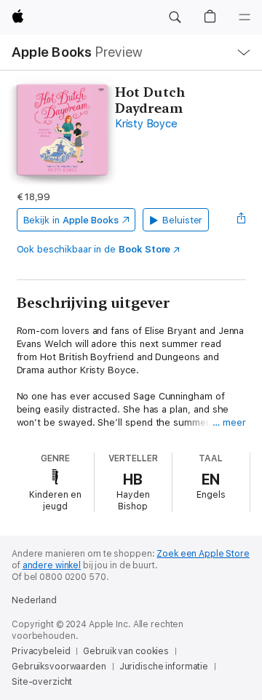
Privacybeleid (41, 651)
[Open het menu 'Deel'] (241, 220)
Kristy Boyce (146, 123)
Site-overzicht (42, 682)
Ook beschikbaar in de (94, 249)
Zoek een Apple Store (203, 554)
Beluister (182, 220)
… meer (229, 422)
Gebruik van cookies (126, 651)
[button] (174, 17)
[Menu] (244, 17)
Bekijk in (71, 220)
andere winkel (52, 565)
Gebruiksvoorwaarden (59, 666)
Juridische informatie (163, 666)
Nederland (34, 600)
